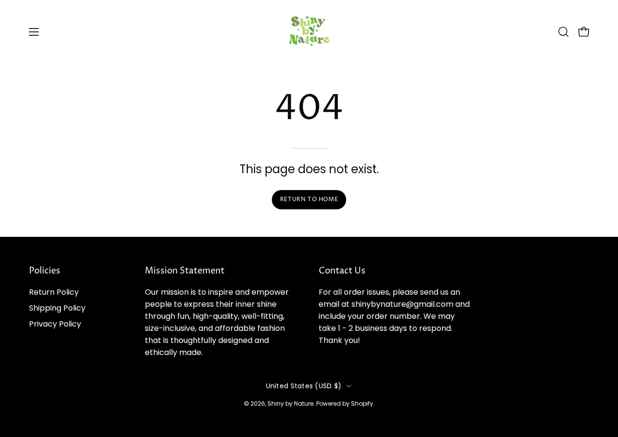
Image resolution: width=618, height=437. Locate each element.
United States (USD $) (304, 386)
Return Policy (54, 292)
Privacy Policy (55, 323)
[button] (563, 32)
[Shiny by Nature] (309, 31)
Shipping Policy (57, 308)
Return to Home (309, 199)
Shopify (362, 403)
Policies (44, 271)
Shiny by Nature (290, 403)
